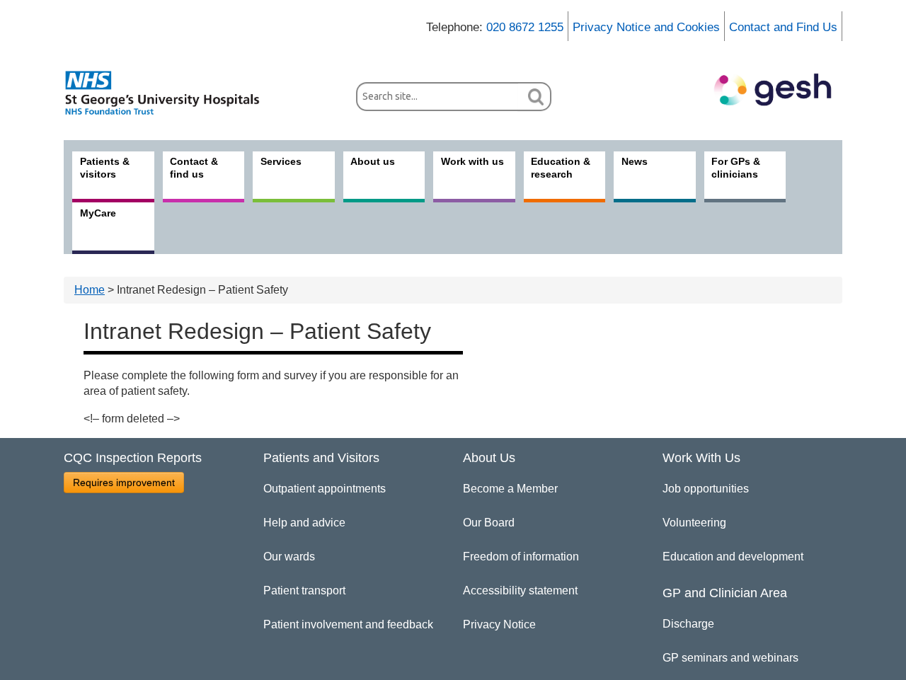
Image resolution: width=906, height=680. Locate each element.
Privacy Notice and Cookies (646, 27)
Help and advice (304, 523)
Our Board (489, 523)
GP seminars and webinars (730, 658)
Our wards (289, 557)
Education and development (733, 557)
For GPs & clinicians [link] (735, 168)
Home (89, 290)
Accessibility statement (520, 590)
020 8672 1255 (524, 27)
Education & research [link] (560, 168)
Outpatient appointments (324, 489)
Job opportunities (706, 489)
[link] (170, 92)
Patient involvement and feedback (348, 624)
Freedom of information (521, 557)
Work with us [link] (472, 161)
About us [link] (372, 161)
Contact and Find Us (783, 27)
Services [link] (281, 161)
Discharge (688, 624)
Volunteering (694, 523)
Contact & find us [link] (194, 168)
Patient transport (304, 590)
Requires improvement (124, 482)
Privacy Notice (499, 624)
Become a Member (510, 489)
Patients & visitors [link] (105, 168)
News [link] (634, 161)
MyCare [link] (98, 213)
